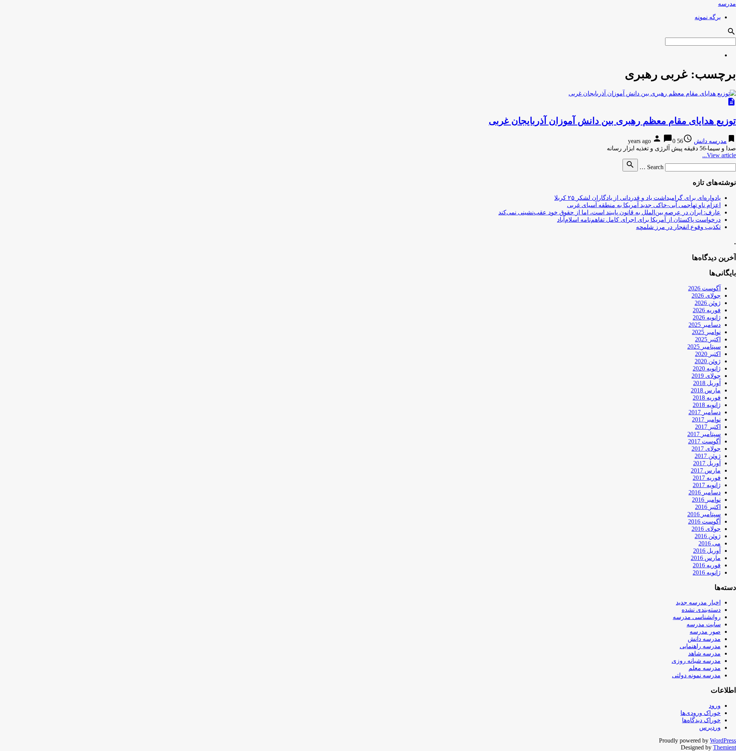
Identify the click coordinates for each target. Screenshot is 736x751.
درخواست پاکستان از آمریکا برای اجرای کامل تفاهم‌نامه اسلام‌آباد (639, 219)
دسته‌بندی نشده (701, 609)
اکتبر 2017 (708, 426)
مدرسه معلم (704, 668)
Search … (651, 167)
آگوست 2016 (704, 521)
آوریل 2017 (707, 463)
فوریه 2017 (707, 477)
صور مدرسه (705, 631)
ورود (715, 705)
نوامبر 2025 (706, 332)
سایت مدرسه (704, 624)
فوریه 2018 (707, 397)
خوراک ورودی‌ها (700, 713)
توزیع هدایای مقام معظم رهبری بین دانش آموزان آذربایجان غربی (612, 121)
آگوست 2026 (704, 288)
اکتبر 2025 (708, 339)
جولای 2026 (706, 295)
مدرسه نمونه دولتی (696, 675)
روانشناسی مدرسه (697, 617)
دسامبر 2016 (704, 492)
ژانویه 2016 (707, 572)
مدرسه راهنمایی (700, 646)
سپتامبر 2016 (704, 514)
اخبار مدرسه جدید (698, 602)
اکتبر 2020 (708, 354)
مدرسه (727, 3)
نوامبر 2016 (706, 499)
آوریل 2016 (707, 550)
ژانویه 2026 (707, 317)
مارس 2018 (706, 390)
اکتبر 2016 (708, 507)
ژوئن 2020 (708, 361)
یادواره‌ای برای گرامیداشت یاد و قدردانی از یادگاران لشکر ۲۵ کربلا (637, 197)
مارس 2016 (706, 558)
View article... (719, 155)
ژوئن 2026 (708, 303)
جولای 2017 (706, 448)
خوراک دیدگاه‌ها (701, 720)
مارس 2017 (706, 470)
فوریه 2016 (707, 565)
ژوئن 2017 (708, 456)
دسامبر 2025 (704, 324)
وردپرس (710, 727)
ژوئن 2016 (708, 536)
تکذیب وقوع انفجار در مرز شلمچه (678, 227)
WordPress (723, 740)
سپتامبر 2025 (704, 346)
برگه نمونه (708, 17)
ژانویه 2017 (707, 485)
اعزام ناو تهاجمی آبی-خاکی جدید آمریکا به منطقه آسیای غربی (644, 205)
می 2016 (709, 543)
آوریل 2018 (707, 383)
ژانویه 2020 (707, 368)
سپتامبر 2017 (704, 434)
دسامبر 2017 (704, 412)
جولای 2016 (706, 528)
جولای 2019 (706, 375)
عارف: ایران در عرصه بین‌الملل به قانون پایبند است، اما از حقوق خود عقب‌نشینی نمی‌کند (609, 212)
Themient (724, 747)
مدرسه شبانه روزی (696, 660)
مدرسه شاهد (704, 653)
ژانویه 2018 (707, 405)
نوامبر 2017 (706, 419)
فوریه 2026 (707, 310)
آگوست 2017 (704, 441)
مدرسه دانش (710, 141)
